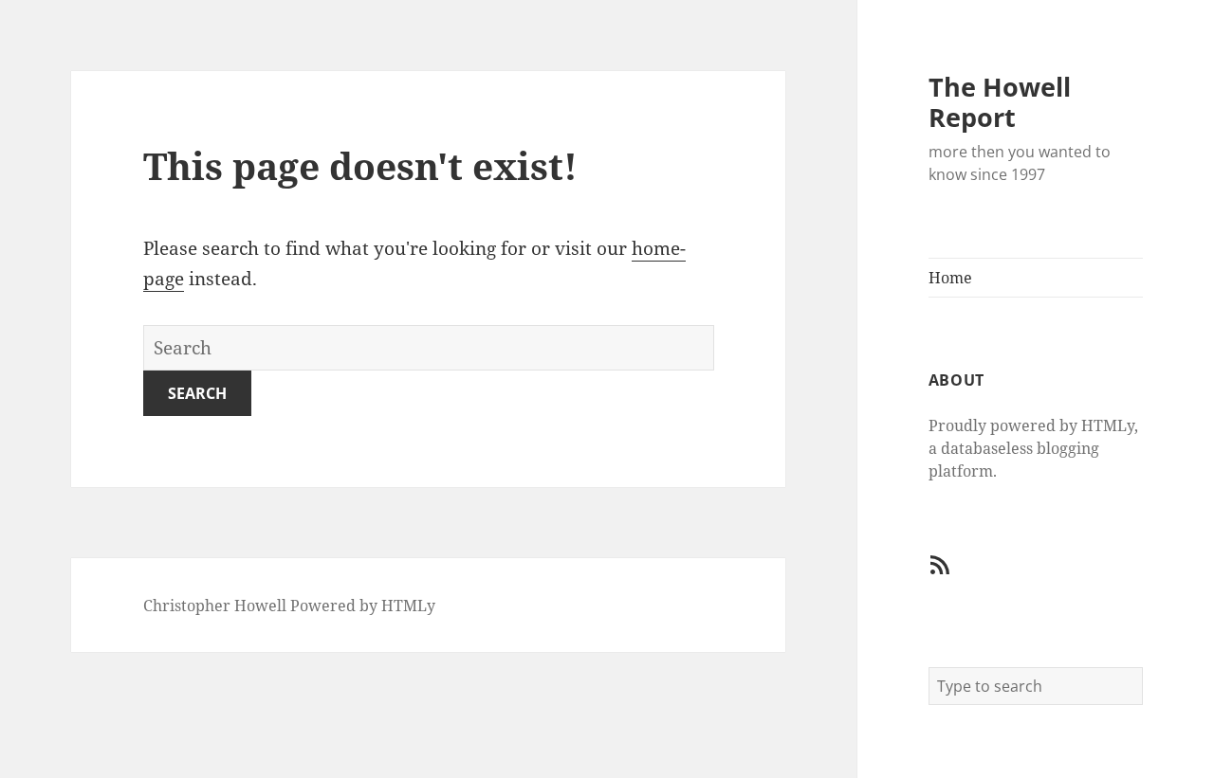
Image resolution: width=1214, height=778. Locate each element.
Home (950, 277)
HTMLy (408, 605)
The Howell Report (1000, 102)
